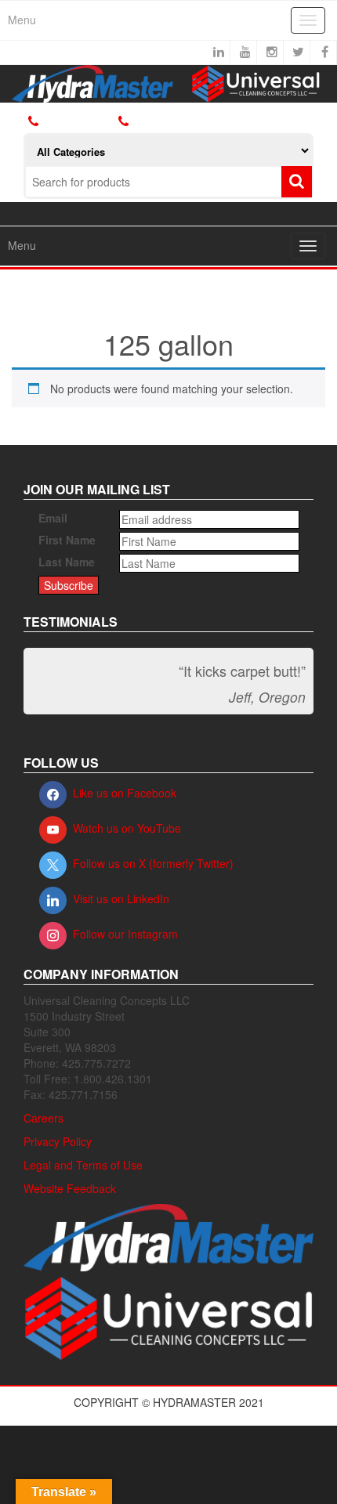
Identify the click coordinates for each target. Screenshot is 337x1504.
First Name (67, 540)
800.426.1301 (77, 121)
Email (52, 518)
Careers (43, 1118)
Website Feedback (70, 1188)
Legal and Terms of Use (83, 1165)
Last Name (66, 561)
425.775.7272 (161, 121)
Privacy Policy (58, 1141)
